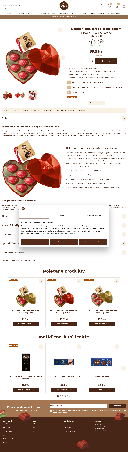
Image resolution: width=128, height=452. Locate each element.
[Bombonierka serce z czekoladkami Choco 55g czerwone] (64, 296)
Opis (5, 110)
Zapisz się (117, 405)
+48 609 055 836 (17, 5)
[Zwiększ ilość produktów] (92, 61)
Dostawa (47, 110)
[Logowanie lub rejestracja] (124, 6)
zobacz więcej (62, 412)
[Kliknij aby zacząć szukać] (102, 6)
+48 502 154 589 (6, 5)
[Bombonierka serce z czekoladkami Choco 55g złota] (26, 296)
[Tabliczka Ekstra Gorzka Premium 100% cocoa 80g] (26, 362)
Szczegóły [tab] (64, 216)
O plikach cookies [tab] (94, 216)
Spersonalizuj (63, 242)
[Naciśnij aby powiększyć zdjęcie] (33, 57)
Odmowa (35, 242)
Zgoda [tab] (34, 216)
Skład (14, 110)
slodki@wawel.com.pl (8, 8)
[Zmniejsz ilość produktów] (78, 61)
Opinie (82, 110)
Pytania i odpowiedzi (65, 110)
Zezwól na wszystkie (92, 242)
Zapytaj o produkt (97, 103)
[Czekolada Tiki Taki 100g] (101, 362)
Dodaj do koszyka (25, 323)
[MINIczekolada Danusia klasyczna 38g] (64, 362)
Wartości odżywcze (30, 110)
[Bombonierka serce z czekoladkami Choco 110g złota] (101, 296)
